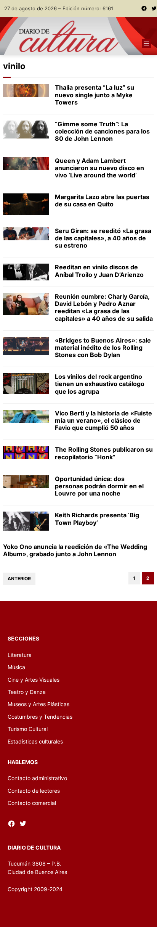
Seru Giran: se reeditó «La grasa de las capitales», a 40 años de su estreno (103, 238)
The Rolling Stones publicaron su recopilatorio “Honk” (104, 453)
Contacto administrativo (37, 778)
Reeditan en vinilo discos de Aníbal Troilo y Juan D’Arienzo (99, 271)
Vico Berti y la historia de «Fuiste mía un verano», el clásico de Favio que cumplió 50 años (103, 420)
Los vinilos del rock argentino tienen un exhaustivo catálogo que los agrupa (99, 384)
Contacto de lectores (34, 790)
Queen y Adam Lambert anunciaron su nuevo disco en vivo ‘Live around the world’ (99, 168)
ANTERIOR (19, 578)
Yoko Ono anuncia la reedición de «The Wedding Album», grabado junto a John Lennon (75, 550)
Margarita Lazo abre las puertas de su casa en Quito (102, 200)
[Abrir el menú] (146, 43)
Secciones (23, 638)
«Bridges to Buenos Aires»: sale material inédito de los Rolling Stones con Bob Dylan (103, 348)
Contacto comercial (32, 803)
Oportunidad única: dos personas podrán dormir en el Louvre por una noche (99, 486)
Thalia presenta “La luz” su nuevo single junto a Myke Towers (94, 95)
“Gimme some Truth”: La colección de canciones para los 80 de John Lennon (102, 131)
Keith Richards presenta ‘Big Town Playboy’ (97, 519)
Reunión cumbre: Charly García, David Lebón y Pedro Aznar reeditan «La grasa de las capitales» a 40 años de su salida (104, 307)
